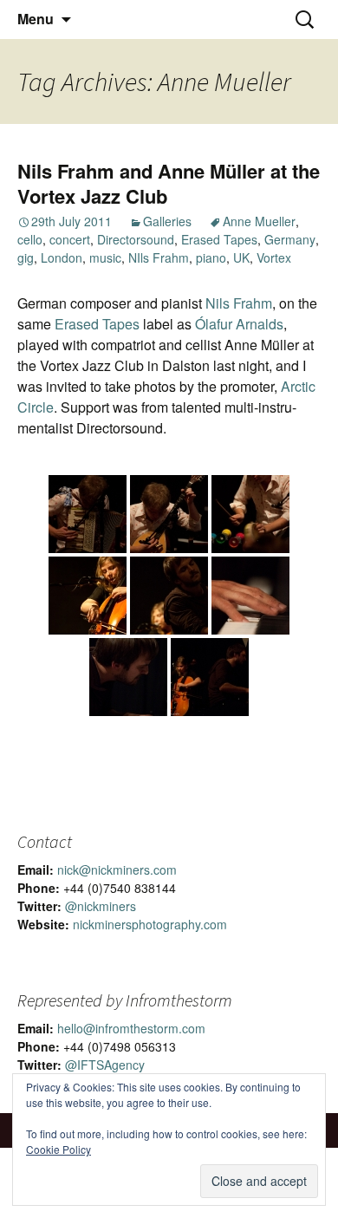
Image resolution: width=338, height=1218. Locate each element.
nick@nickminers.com (117, 869)
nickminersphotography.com (150, 924)
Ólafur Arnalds (239, 324)
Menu (35, 19)
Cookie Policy (58, 1149)
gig (25, 257)
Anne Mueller (259, 221)
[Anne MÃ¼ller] (88, 596)
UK (241, 257)
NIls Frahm (158, 257)
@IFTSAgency (105, 1064)
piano (211, 257)
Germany (289, 239)
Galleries (167, 221)
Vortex (274, 257)
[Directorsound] (88, 514)
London (61, 257)
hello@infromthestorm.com (131, 1028)
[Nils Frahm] (250, 596)
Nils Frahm (238, 303)
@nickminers (100, 906)
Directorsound (135, 239)
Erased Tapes (219, 239)
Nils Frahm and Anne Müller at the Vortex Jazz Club (168, 183)
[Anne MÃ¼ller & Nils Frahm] (169, 596)
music (105, 257)
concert (69, 239)
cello (29, 239)
